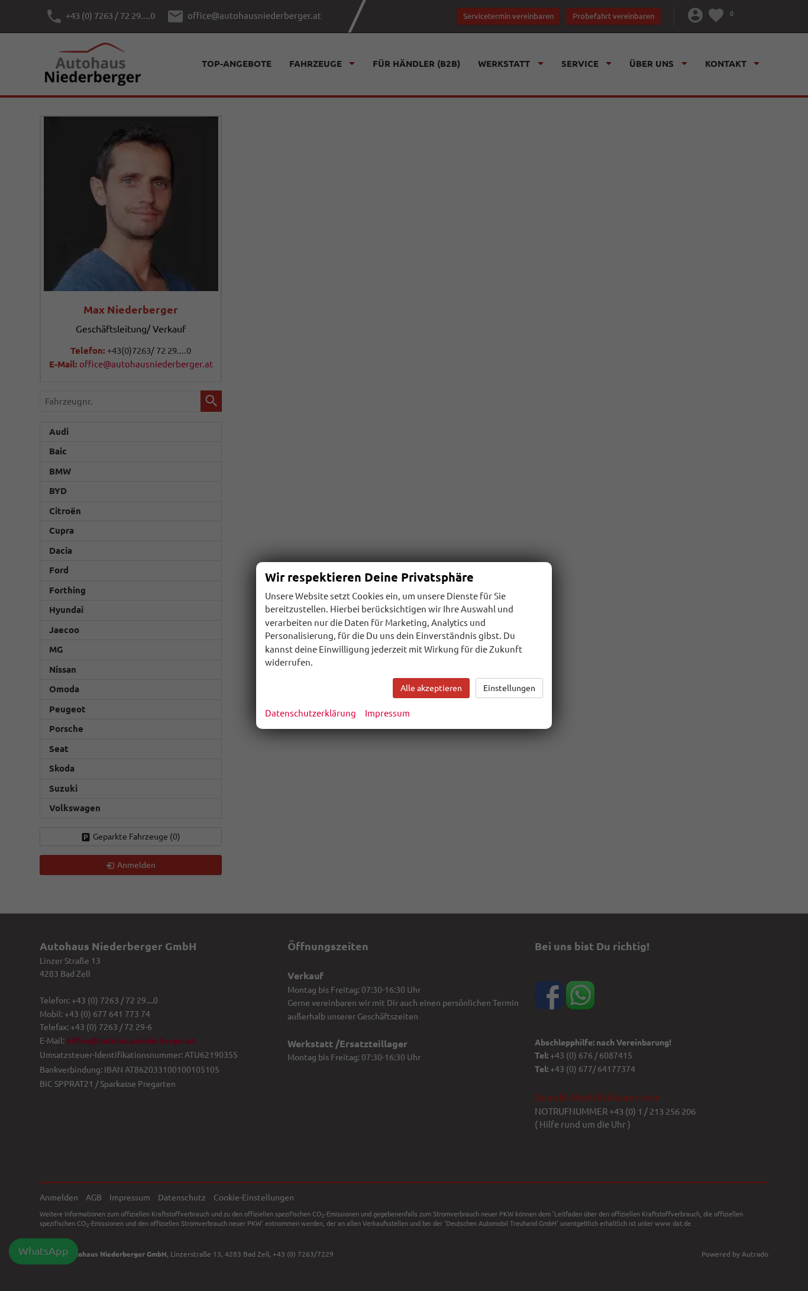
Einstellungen (509, 688)
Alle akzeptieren (431, 688)
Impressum (387, 713)
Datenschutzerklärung (310, 713)
